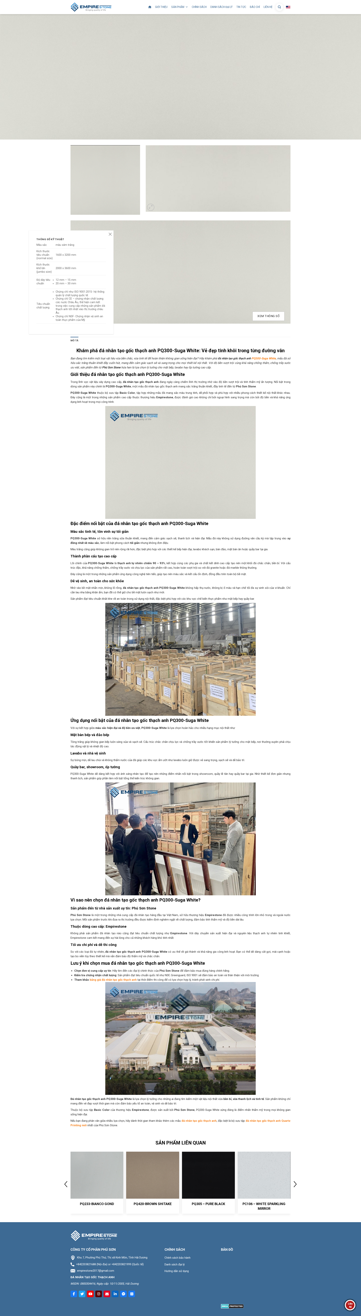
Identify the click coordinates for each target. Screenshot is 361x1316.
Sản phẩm (177, 6)
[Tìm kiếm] (279, 7)
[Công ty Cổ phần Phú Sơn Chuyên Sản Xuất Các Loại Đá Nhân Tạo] (91, 7)
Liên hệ (268, 6)
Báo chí (255, 6)
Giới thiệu (161, 6)
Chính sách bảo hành (177, 1257)
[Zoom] (150, 207)
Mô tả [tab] (74, 340)
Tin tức (241, 6)
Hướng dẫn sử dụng (177, 1271)
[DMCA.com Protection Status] (232, 1306)
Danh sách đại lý (221, 6)
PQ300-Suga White (263, 358)
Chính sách (199, 6)
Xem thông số (268, 316)
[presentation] (66, 1184)
